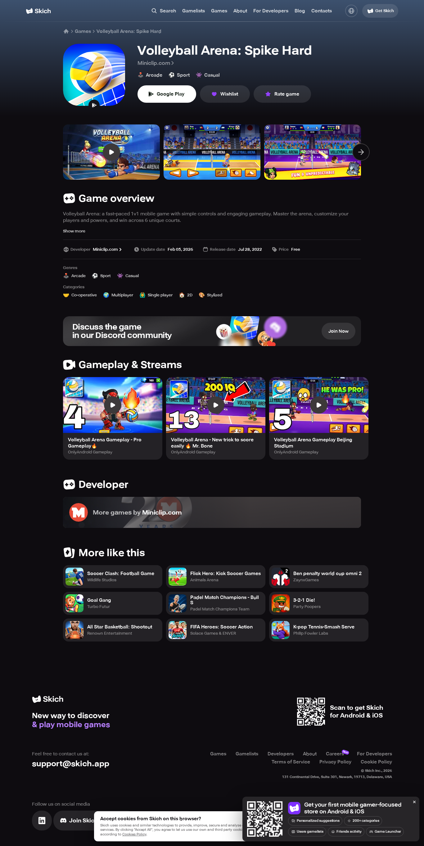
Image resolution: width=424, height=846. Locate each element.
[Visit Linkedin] (42, 820)
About (240, 11)
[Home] (38, 11)
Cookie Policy (376, 762)
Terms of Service (291, 762)
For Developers (270, 11)
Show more (74, 231)
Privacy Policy (335, 762)
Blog (300, 11)
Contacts (321, 11)
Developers (281, 754)
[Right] (361, 152)
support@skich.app (70, 763)
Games (219, 11)
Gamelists (193, 11)
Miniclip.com (154, 63)
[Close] (414, 802)
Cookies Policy (134, 834)
